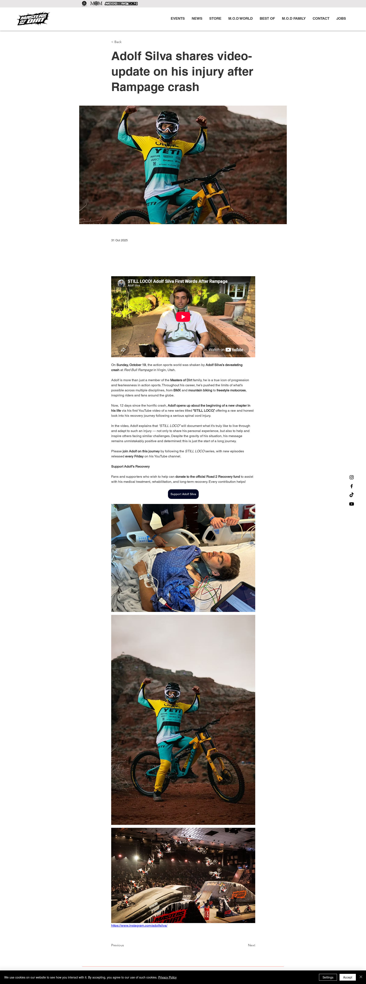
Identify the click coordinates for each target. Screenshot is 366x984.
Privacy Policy (167, 977)
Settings (328, 977)
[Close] (360, 977)
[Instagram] (351, 477)
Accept (347, 977)
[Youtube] (351, 504)
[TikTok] (351, 495)
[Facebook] (351, 486)
